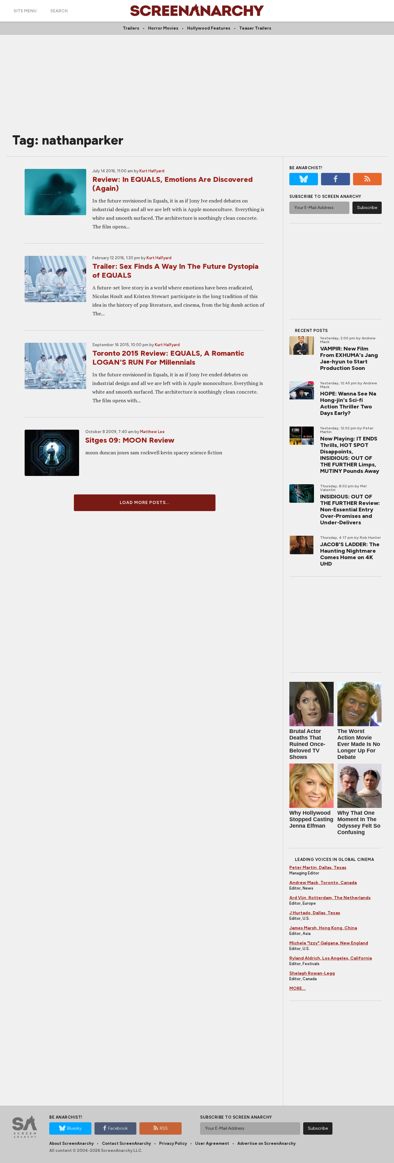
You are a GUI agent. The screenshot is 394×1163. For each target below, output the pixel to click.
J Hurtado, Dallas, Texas (314, 912)
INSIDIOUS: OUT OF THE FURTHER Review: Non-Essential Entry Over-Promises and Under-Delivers (350, 509)
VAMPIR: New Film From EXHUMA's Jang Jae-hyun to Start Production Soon (349, 358)
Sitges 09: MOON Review (130, 440)
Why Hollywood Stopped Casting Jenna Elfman (311, 819)
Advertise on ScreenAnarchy (266, 1143)
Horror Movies (163, 28)
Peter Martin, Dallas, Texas (317, 867)
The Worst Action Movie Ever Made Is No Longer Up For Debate (358, 744)
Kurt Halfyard (151, 171)
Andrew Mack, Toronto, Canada (323, 882)
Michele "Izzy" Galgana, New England (328, 943)
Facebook (118, 1128)
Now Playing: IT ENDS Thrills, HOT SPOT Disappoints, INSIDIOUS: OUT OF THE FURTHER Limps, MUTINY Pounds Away (349, 454)
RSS (164, 1128)
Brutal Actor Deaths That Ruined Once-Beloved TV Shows (307, 744)
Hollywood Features (208, 28)
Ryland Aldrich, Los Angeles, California (330, 958)
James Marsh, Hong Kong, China (323, 928)
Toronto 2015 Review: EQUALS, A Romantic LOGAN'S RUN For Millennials (168, 358)
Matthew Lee (152, 431)
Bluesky (74, 1128)
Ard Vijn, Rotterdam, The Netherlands (330, 897)
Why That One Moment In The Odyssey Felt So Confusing (358, 822)
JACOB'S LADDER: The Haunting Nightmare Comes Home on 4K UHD (350, 554)
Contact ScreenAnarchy (126, 1143)
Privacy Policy (173, 1143)
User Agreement (212, 1143)
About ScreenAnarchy (71, 1143)
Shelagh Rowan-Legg (312, 973)
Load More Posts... (145, 502)
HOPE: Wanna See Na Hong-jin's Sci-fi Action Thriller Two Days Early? (348, 403)
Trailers (131, 28)
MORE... (297, 988)
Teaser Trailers (255, 28)
